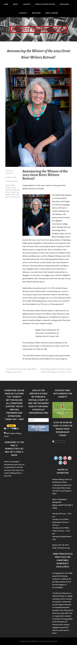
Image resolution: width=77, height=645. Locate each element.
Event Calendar (52, 13)
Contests (23, 13)
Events (15, 181)
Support (26, 4)
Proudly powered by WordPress (28, 641)
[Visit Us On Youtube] (69, 458)
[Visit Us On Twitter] (55, 458)
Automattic (53, 641)
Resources (64, 4)
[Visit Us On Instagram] (65, 463)
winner (7, 194)
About (15, 4)
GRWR (14, 192)
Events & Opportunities (45, 4)
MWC (18, 192)
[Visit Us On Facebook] (60, 458)
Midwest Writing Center (38, 29)
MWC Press (36, 13)
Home (6, 4)
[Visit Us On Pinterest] (65, 458)
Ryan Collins (11, 177)
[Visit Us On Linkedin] (60, 463)
